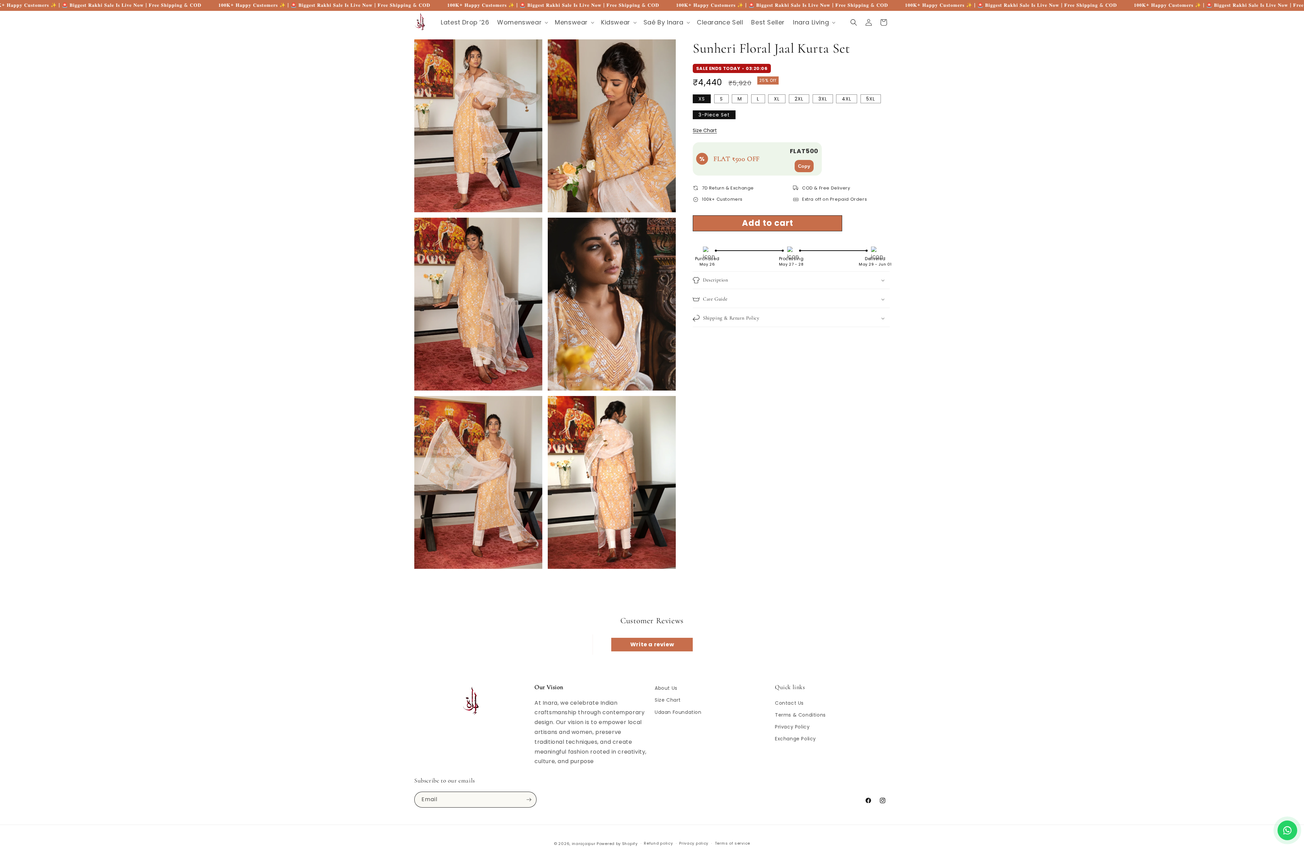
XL (777, 98)
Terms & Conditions (800, 714)
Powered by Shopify (617, 843)
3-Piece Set (714, 114)
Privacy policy (693, 843)
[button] (522, 22)
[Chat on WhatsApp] (1287, 830)
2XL (799, 98)
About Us (666, 688)
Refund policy (658, 843)
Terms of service (732, 843)
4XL (846, 98)
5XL (870, 98)
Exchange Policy (795, 738)
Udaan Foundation (678, 712)
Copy (804, 166)
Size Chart (705, 130)
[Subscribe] (528, 800)
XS (702, 98)
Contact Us (789, 703)
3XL (822, 98)
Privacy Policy (792, 726)
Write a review (652, 644)
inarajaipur (584, 843)
